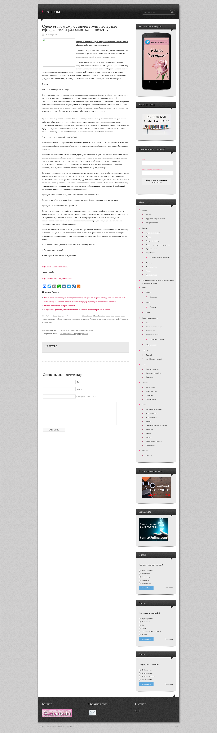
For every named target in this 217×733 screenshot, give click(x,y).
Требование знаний (153, 233)
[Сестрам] (57, 716)
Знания (144, 228)
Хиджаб (145, 350)
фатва (99, 319)
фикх (113, 319)
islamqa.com (105, 316)
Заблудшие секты (152, 222)
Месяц (143, 628)
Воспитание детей (152, 334)
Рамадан (60, 316)
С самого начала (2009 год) (151, 631)
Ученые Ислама (151, 267)
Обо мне (149, 455)
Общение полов (151, 345)
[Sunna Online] (153, 540)
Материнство (151, 330)
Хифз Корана (150, 253)
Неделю (144, 634)
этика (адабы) (47, 322)
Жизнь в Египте (151, 413)
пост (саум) (67, 319)
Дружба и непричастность (155, 218)
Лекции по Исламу (152, 241)
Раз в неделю (146, 583)
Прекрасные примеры (153, 441)
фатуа (104, 319)
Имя (143, 159)
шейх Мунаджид (122, 319)
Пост (55, 316)
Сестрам (51, 11)
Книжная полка (151, 275)
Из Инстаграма (146, 670)
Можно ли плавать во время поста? (59, 305)
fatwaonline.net (87, 316)
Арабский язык (151, 249)
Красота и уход (151, 391)
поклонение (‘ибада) (54, 319)
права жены (76, 319)
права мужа (85, 319)
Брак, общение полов (149, 318)
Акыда (144, 210)
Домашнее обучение (157, 339)
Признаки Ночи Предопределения (74, 333)
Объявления (150, 445)
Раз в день (145, 580)
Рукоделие (149, 377)
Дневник (149, 421)
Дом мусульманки (152, 369)
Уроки (148, 237)
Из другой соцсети (148, 676)
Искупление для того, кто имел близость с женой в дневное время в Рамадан (77, 309)
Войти (54, 726)
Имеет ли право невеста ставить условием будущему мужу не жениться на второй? (80, 301)
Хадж (148, 312)
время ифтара (119, 316)
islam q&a (96, 316)
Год (142, 625)
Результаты (169, 588)
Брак (112, 316)
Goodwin (175, 726)
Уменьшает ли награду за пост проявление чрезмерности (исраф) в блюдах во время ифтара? (84, 297)
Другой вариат (146, 679)
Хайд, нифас (150, 387)
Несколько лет (146, 622)
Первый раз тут (146, 570)
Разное (144, 405)
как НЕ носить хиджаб (154, 359)
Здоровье (149, 395)
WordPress (70, 726)
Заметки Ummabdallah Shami (156, 425)
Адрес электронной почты (152, 169)
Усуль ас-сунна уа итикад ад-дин (158, 245)
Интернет (149, 429)
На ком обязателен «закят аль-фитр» (78, 330)
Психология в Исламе (153, 409)
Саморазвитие (151, 399)
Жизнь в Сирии (151, 417)
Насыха (148, 437)
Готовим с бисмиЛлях (153, 373)
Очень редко (145, 573)
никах (44, 319)
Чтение (148, 271)
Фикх (144, 287)
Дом (144, 364)
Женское (145, 382)
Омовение (153, 297)
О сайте (145, 451)
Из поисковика (146, 673)
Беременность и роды (153, 327)
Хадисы (149, 263)
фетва (109, 319)
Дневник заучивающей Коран (160, 257)
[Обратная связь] (92, 715)
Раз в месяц (145, 577)
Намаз (148, 292)
